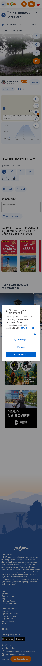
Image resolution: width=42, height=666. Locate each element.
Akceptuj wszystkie (21, 354)
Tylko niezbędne (21, 339)
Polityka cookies (27, 328)
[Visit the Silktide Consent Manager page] (35, 333)
